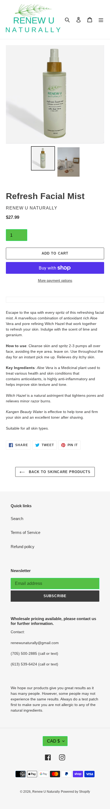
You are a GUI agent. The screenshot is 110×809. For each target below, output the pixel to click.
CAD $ (53, 741)
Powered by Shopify (75, 792)
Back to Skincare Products (59, 472)
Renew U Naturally (46, 792)
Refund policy (22, 546)
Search (17, 518)
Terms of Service (25, 532)
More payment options (55, 281)
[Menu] (101, 19)
